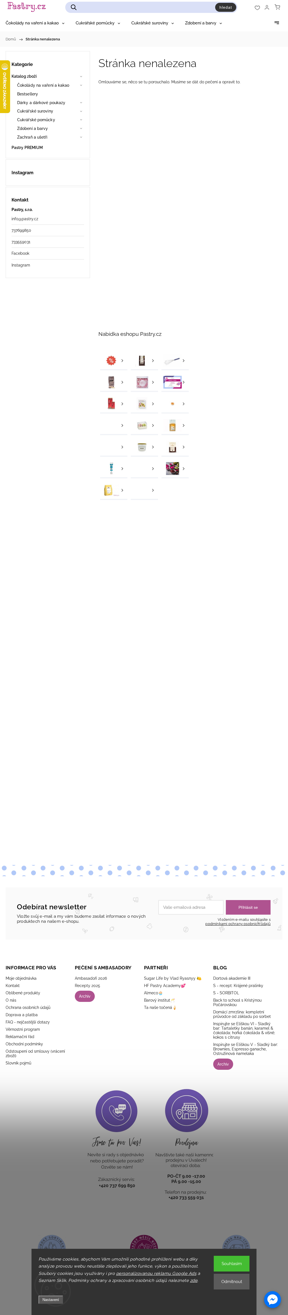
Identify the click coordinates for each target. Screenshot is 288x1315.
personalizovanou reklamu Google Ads (156, 1273)
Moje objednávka (21, 978)
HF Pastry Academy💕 (165, 985)
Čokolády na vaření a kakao (43, 85)
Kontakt (13, 985)
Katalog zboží (24, 76)
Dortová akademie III (231, 978)
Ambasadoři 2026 (91, 978)
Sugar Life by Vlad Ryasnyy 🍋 (172, 978)
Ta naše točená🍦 (160, 1007)
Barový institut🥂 (159, 1000)
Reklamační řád (20, 1036)
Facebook (20, 253)
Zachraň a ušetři (32, 137)
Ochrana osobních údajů (28, 1007)
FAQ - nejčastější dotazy (28, 1022)
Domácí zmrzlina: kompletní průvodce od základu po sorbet (242, 1014)
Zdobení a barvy (32, 128)
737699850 (21, 230)
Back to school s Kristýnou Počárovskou (237, 1002)
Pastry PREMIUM (27, 147)
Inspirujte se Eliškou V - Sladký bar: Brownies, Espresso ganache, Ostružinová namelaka (245, 1049)
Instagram (21, 265)
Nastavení (50, 1300)
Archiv (85, 996)
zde (194, 1280)
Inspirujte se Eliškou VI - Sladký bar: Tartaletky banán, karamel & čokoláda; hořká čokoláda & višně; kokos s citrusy (244, 1030)
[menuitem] (35, 23)
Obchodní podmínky (24, 1044)
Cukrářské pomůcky (36, 120)
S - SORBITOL (226, 993)
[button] (272, 1299)
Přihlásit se (248, 907)
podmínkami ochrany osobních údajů (238, 924)
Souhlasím (232, 1263)
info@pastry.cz (25, 219)
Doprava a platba (22, 1015)
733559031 (21, 242)
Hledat (225, 7)
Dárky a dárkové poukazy (41, 102)
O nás (11, 1000)
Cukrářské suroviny (35, 111)
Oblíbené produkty (23, 993)
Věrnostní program (23, 1029)
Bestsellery (27, 94)
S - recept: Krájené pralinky (238, 985)
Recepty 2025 (87, 985)
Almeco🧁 (153, 993)
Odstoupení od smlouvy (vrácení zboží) (35, 1053)
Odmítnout (231, 1281)
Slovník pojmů (18, 1063)
